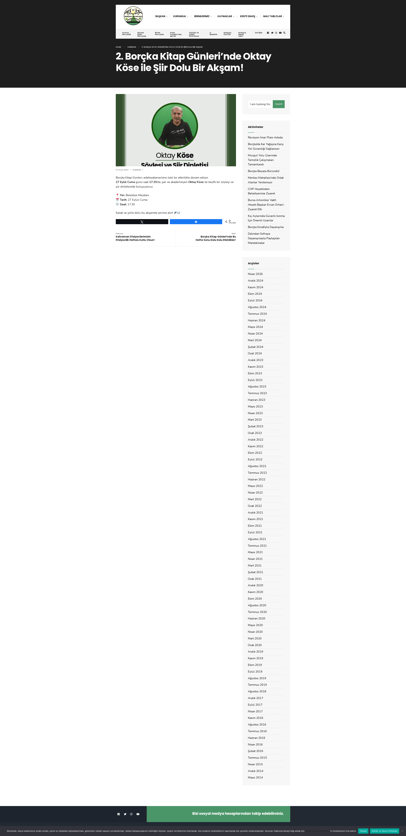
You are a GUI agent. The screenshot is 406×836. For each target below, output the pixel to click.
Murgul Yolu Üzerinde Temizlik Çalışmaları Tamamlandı (262, 159)
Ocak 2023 (255, 433)
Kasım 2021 (255, 519)
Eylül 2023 (255, 380)
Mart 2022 (255, 499)
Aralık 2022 (255, 440)
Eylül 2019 (255, 671)
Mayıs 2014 (255, 777)
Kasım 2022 (255, 446)
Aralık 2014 (255, 771)
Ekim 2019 (255, 665)
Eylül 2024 (255, 300)
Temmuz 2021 (257, 546)
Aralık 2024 (255, 281)
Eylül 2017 (255, 705)
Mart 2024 (255, 340)
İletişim (258, 32)
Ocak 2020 (255, 645)
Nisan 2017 (255, 711)
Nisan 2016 (255, 744)
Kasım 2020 (255, 592)
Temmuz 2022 (257, 473)
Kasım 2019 (255, 658)
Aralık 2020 (255, 585)
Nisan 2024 (255, 333)
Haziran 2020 (256, 618)
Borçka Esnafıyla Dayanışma (266, 227)
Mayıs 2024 (255, 327)
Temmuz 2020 (257, 612)
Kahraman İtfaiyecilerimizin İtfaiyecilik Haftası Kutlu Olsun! (135, 237)
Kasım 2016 (255, 718)
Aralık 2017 (255, 698)
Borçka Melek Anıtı (242, 34)
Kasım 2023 (255, 367)
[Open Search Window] (284, 33)
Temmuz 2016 (257, 731)
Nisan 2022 (255, 492)
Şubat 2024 (255, 347)
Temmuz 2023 (257, 393)
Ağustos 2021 (257, 539)
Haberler (132, 47)
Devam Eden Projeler (141, 34)
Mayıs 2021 (255, 552)
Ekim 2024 (255, 294)
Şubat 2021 (255, 572)
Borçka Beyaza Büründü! (263, 171)
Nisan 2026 (255, 274)
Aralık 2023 (255, 360)
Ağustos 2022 (257, 466)
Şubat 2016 (255, 751)
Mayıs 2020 (255, 625)
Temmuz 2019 (257, 685)
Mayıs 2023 (255, 406)
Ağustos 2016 (257, 724)
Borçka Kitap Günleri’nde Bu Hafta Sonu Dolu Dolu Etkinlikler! (216, 237)
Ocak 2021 (255, 579)
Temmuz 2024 (257, 314)
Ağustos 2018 (257, 691)
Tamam (363, 831)
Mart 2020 (255, 638)
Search (278, 104)
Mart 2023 (255, 420)
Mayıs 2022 (255, 486)
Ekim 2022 (255, 453)
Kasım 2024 (255, 287)
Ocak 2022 (255, 506)
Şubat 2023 (255, 426)
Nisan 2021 (255, 559)
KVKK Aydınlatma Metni (176, 34)
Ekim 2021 (255, 526)
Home (118, 47)
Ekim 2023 (255, 373)
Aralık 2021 (255, 512)
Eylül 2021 (255, 532)
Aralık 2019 (255, 652)
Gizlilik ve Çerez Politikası (194, 34)
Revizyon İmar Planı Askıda (265, 137)
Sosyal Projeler (126, 33)
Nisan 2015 (255, 764)
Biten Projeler (159, 33)
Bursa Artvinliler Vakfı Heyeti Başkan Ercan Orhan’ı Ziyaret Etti (266, 204)
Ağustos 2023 (257, 386)
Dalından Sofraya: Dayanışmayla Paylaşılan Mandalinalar (264, 238)
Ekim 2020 (255, 599)
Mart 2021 (255, 565)
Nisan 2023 (255, 413)
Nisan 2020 (255, 632)
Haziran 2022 (256, 479)
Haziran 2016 (256, 738)
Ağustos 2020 (257, 605)
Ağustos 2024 (257, 307)
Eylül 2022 (255, 459)
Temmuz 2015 (257, 758)
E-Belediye (213, 33)
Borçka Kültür (227, 33)
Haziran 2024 (256, 320)
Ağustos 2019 (257, 678)
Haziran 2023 (256, 400)
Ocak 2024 (255, 353)
